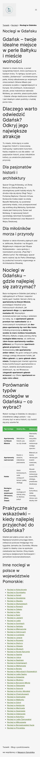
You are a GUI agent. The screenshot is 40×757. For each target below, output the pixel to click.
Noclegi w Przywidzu (16, 728)
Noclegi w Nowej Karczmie (18, 652)
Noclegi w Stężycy (15, 643)
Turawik (6, 25)
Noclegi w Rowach (15, 606)
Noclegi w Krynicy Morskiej (18, 691)
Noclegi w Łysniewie (15, 635)
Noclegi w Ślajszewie (16, 685)
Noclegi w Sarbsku (15, 626)
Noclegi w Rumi (13, 615)
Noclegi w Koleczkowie (17, 589)
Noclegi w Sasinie (14, 654)
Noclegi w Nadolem (15, 660)
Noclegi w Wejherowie (16, 666)
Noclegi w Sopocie (15, 688)
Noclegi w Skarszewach (17, 604)
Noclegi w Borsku (14, 669)
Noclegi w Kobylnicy (15, 717)
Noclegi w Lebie (14, 621)
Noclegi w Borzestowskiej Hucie (20, 725)
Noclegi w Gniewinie (15, 677)
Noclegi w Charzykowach (18, 694)
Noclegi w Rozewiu (15, 640)
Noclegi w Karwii (14, 595)
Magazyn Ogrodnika (26, 752)
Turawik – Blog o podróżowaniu (16, 747)
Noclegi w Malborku (15, 700)
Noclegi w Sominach (15, 623)
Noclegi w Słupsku (15, 601)
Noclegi (14, 25)
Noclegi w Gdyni (14, 702)
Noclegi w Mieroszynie (16, 629)
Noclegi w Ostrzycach (16, 632)
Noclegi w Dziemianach (17, 663)
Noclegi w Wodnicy (15, 680)
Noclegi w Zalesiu (14, 609)
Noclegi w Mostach (15, 649)
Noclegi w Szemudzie (16, 697)
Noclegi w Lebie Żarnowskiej (19, 719)
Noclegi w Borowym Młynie (18, 683)
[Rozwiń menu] (36, 9)
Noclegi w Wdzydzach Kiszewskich (22, 671)
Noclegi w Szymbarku (16, 592)
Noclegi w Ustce (14, 657)
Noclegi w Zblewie (15, 646)
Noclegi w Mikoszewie (16, 722)
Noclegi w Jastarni (15, 618)
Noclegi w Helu (13, 612)
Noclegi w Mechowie (16, 708)
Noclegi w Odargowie (16, 714)
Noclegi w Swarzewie (16, 711)
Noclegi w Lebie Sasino (17, 674)
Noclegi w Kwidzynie (16, 705)
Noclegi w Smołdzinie (16, 598)
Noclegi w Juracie (14, 637)
